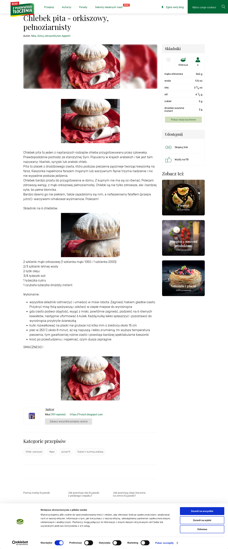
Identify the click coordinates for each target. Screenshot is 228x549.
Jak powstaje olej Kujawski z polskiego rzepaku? (83, 494)
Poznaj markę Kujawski (36, 492)
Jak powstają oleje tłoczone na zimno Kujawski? (129, 494)
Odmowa (202, 529)
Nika (33, 35)
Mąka (51, 452)
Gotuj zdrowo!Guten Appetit (53, 35)
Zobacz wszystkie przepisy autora (68, 421)
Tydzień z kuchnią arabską (90, 452)
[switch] (88, 542)
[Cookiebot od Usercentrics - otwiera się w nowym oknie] (20, 543)
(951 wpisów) (58, 414)
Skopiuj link (181, 147)
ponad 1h (65, 452)
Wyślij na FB (182, 159)
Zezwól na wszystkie (202, 511)
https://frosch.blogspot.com (86, 414)
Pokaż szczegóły (164, 543)
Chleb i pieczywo (34, 452)
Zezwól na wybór (202, 520)
